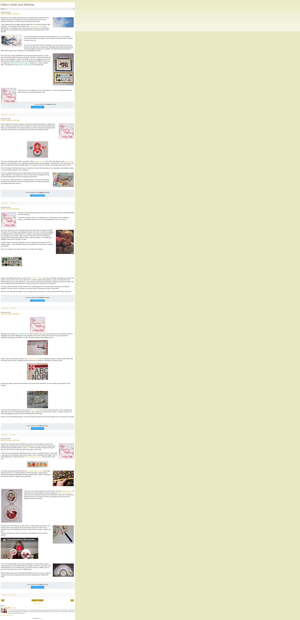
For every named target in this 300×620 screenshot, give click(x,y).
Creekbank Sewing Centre (35, 471)
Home (37, 600)
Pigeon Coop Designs (64, 493)
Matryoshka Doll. (39, 161)
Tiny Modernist (69, 161)
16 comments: (12, 594)
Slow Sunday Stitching (10, 14)
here (27, 447)
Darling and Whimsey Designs (19, 63)
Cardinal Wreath (67, 491)
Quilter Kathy (13, 607)
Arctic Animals (35, 410)
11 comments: (12, 308)
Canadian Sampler (33, 358)
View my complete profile (6, 615)
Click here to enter (37, 107)
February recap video (35, 26)
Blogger (40, 618)
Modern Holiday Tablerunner (33, 457)
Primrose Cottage (23, 64)
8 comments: (12, 114)
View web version (37, 603)
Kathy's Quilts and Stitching (17, 4)
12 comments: (12, 203)
